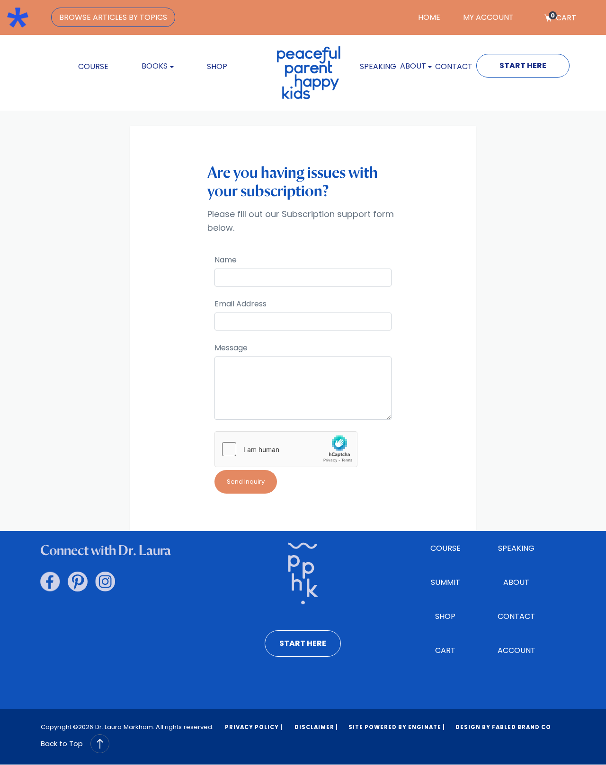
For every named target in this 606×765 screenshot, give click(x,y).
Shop (217, 66)
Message (231, 348)
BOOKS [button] (155, 66)
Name (225, 260)
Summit (445, 582)
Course (93, 66)
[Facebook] (50, 581)
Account (516, 650)
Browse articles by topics (113, 17)
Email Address (240, 304)
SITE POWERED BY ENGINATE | (396, 727)
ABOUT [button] (413, 66)
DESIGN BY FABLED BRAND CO (503, 727)
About (516, 582)
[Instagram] (105, 581)
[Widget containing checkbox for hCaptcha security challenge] (285, 449)
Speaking (378, 66)
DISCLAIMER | (315, 727)
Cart (563, 17)
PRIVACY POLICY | (254, 727)
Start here (302, 643)
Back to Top (62, 743)
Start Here (522, 65)
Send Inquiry (246, 481)
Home (429, 17)
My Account (488, 17)
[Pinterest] (78, 581)
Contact (453, 66)
